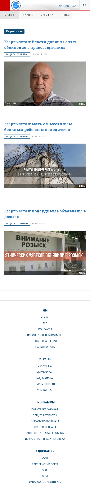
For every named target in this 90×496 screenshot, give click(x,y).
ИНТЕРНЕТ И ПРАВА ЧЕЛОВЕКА (45, 433)
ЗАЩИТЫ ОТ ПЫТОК (45, 415)
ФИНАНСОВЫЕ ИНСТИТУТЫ (45, 481)
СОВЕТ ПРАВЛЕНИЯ (45, 341)
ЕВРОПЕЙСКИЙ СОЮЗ (45, 464)
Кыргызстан (14, 31)
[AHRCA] (24, 5)
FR (67, 5)
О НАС (45, 317)
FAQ (45, 323)
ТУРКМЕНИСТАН (45, 384)
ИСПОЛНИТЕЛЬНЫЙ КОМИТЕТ (45, 335)
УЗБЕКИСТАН (45, 390)
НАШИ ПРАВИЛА (45, 346)
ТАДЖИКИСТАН (45, 378)
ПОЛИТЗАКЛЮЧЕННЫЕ (45, 409)
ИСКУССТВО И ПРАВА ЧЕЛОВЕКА (45, 438)
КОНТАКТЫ (45, 329)
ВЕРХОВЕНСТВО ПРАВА (45, 421)
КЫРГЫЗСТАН (47, 15)
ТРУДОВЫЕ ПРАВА (45, 427)
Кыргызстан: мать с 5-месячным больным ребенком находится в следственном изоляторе (38, 129)
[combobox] (84, 5)
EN (60, 5)
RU (74, 5)
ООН (45, 458)
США (45, 476)
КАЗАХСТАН (45, 366)
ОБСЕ (45, 470)
